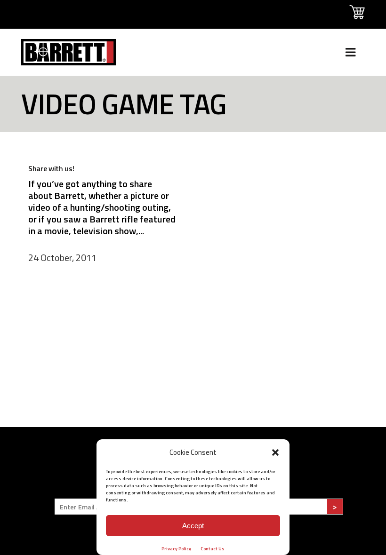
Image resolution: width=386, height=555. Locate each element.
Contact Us (213, 548)
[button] (275, 452)
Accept (193, 526)
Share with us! (51, 168)
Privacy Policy (176, 548)
